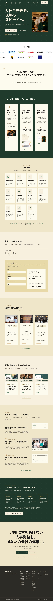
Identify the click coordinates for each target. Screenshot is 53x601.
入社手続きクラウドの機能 (32, 223)
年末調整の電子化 (13, 223)
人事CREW (6, 2)
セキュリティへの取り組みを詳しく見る (14, 513)
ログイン (38, 3)
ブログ (33, 578)
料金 (42, 223)
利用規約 (39, 599)
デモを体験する (23, 30)
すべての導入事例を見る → (26, 348)
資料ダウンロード (44, 3)
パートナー (28, 3)
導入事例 (20, 3)
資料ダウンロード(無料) (11, 30)
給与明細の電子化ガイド (34, 584)
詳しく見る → (9, 137)
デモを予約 (33, 552)
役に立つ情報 (34, 3)
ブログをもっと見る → (26, 397)
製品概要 (21, 573)
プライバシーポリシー (45, 599)
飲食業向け (28, 573)
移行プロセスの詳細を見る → (26, 470)
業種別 (15, 3)
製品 (11, 3)
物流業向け (28, 578)
